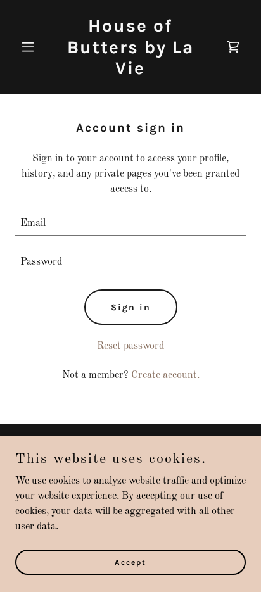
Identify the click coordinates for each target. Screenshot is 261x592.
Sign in (131, 307)
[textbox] (130, 224)
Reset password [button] (130, 346)
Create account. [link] (165, 375)
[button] (32, 47)
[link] (131, 71)
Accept (130, 561)
